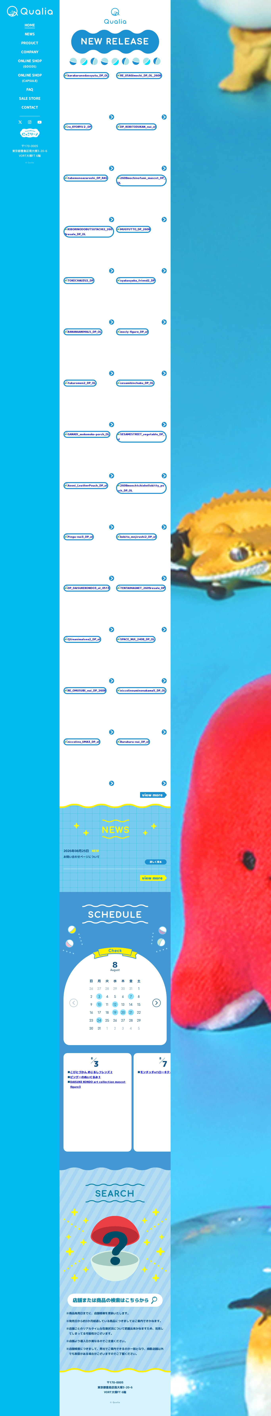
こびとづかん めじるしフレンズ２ (91, 1072)
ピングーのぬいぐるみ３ (85, 1077)
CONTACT (29, 107)
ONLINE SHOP (29, 63)
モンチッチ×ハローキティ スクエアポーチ (167, 1072)
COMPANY (29, 51)
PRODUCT (29, 43)
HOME (30, 25)
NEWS (30, 34)
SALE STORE (29, 98)
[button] (156, 1003)
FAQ (29, 89)
